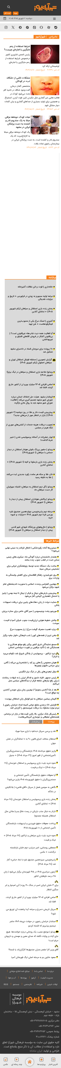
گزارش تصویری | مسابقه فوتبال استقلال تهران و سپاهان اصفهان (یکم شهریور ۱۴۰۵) (30, 361)
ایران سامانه (35, 1051)
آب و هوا (12, 978)
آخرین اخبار (53, 1064)
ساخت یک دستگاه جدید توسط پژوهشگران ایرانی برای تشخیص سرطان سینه (33, 567)
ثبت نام (7, 13)
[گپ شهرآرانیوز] (27, 27)
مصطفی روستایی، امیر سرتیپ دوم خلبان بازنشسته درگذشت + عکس (33, 850)
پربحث (51, 722)
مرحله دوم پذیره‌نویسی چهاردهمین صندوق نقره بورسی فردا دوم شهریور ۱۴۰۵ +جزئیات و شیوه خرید (31, 515)
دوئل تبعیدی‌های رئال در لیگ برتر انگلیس (38, 672)
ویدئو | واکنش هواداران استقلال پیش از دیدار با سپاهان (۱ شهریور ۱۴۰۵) (31, 500)
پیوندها (24, 978)
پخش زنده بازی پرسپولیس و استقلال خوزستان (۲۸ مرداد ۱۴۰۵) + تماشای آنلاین (30, 802)
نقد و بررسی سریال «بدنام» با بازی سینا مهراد (35, 731)
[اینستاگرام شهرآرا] (5, 27)
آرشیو (33, 978)
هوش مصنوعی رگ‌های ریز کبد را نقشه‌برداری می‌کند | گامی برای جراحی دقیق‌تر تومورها (31, 664)
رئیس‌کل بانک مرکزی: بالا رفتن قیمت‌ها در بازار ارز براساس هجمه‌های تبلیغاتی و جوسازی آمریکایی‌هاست (31, 715)
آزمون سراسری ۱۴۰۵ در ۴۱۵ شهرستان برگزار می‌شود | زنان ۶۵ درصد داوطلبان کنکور (30, 874)
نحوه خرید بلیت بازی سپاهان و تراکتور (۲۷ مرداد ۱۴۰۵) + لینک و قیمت (30, 838)
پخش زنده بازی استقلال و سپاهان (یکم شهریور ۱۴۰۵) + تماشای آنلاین (31, 310)
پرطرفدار (36, 722)
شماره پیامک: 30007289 (47, 1037)
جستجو (16, 984)
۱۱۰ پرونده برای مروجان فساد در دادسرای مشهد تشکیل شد (31, 350)
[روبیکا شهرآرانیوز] (41, 27)
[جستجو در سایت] (8, 7)
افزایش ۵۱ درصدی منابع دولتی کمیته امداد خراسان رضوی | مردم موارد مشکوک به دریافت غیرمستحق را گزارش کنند (31, 706)
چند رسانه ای (16, 1064)
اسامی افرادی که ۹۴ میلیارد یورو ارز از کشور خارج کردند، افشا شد (31, 386)
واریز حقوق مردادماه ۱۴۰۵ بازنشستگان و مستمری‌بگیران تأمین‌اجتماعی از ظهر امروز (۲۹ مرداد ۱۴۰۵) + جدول (31, 753)
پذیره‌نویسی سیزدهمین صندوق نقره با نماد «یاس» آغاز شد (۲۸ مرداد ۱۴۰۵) (31, 862)
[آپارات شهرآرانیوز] (48, 27)
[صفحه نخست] (29, 1062)
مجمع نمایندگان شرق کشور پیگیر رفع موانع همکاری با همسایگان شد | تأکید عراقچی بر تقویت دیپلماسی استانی (33, 646)
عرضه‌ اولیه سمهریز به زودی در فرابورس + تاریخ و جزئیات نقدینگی (30, 297)
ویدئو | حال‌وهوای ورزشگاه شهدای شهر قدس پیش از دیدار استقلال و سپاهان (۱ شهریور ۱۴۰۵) (31, 528)
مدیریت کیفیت (46, 978)
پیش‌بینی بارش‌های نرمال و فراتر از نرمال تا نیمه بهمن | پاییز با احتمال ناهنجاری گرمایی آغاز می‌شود (30, 594)
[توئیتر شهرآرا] (13, 27)
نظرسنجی (28, 984)
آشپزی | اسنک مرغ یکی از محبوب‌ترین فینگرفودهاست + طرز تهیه (35, 322)
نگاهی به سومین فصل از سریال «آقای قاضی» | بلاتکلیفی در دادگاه (30, 789)
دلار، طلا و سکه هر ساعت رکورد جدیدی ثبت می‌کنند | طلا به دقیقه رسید (29, 476)
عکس (5, 1064)
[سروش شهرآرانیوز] (20, 27)
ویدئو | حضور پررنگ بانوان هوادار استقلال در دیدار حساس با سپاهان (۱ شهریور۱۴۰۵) (30, 451)
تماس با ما (38, 971)
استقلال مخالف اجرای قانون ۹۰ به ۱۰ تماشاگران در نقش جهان (31, 741)
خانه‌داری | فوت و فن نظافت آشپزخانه (35, 287)
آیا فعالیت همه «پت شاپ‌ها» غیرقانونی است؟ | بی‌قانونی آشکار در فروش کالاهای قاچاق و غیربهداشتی (31, 336)
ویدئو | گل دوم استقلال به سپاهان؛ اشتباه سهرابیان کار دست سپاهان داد (30, 488)
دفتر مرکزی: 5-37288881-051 (44, 1021)
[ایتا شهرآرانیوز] (34, 27)
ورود (15, 13)
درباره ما (50, 971)
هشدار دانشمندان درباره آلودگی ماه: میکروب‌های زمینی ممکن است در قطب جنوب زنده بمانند (32, 558)
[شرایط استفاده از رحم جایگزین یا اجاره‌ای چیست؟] (45, 54)
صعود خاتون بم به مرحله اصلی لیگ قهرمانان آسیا (33, 957)
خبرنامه (40, 984)
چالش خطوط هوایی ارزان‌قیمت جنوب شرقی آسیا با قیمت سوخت (31, 622)
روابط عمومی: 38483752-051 (44, 1031)
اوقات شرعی (52, 984)
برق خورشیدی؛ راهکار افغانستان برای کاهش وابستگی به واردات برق (32, 576)
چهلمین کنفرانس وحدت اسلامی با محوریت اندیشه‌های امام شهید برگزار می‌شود (31, 585)
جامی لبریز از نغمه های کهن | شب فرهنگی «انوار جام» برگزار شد (31, 637)
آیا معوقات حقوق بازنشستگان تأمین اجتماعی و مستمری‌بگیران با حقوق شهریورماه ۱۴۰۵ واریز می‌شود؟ (31, 777)
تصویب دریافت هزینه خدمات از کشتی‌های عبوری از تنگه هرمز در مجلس (29, 426)
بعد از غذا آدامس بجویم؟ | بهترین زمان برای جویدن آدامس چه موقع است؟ (31, 691)
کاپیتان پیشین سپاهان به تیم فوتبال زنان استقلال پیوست (31, 699)
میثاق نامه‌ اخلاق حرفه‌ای (19, 971)
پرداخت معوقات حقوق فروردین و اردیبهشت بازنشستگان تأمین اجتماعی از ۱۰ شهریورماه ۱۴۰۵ (31, 826)
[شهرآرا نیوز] (46, 7)
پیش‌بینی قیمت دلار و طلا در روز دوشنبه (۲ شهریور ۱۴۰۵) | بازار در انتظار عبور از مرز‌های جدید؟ (29, 414)
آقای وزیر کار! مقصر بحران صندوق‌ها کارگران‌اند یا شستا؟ (33, 950)
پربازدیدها (41, 1064)
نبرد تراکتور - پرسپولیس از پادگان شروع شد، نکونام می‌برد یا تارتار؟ (31, 655)
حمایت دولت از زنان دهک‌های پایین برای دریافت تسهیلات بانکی (31, 603)
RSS (6, 984)
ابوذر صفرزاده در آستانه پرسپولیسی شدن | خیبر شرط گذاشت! (31, 438)
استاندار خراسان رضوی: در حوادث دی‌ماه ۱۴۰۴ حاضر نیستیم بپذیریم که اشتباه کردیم (33, 924)
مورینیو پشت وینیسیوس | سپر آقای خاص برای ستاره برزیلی (29, 611)
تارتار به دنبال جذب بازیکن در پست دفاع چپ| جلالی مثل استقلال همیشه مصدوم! (30, 814)
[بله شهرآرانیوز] (55, 27)
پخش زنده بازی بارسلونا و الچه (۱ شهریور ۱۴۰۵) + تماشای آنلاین (30, 463)
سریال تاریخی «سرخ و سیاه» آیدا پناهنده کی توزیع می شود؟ (31, 912)
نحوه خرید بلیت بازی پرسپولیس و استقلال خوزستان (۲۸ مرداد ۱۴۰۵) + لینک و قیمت (30, 765)
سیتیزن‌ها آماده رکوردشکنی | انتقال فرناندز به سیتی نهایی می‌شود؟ (32, 549)
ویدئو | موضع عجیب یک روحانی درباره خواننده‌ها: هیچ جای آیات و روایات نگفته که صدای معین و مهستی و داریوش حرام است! (31, 936)
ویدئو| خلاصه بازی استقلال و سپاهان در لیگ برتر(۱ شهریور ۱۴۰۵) (30, 373)
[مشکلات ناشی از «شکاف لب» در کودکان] (45, 85)
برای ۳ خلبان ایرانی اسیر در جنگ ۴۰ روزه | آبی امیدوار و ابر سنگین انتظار (31, 887)
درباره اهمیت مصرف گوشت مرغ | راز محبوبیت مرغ (33, 629)
